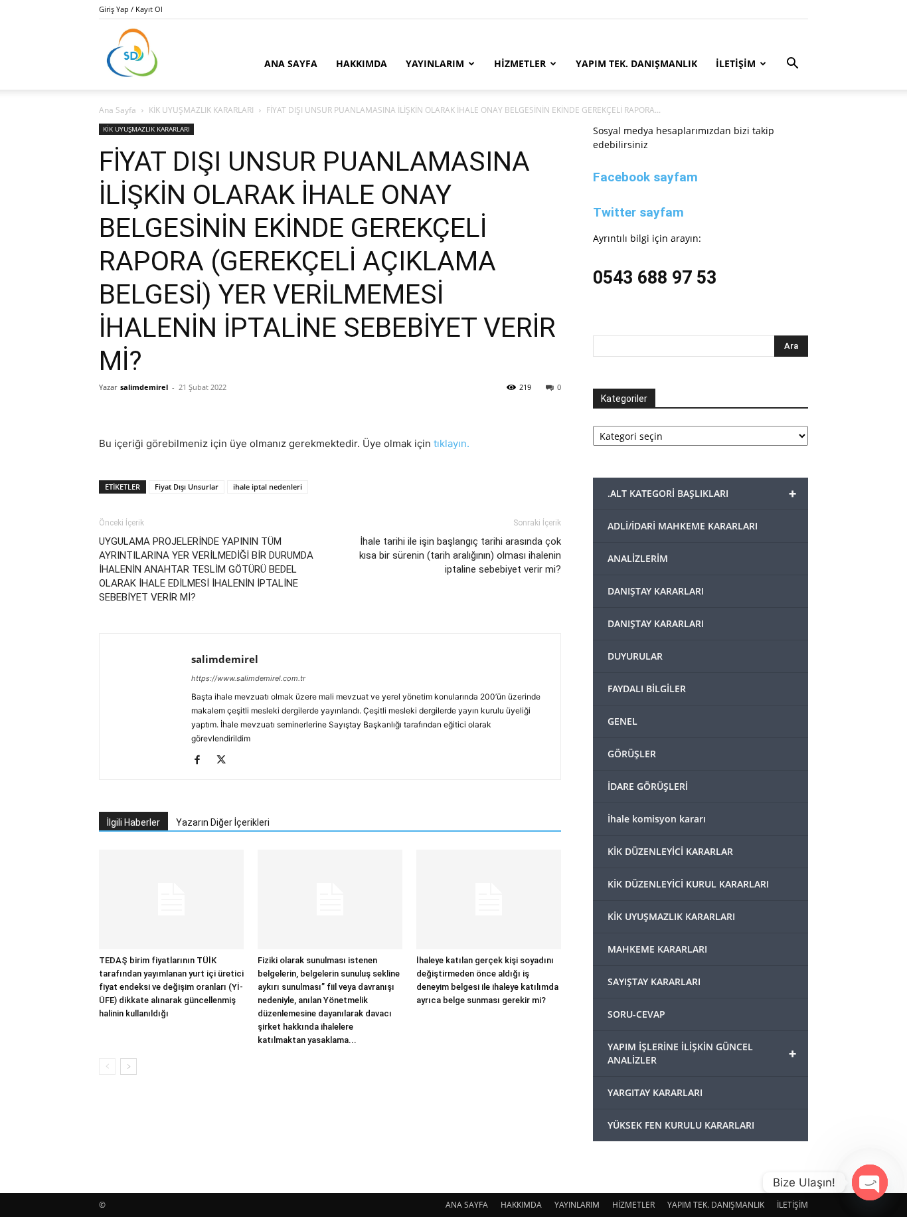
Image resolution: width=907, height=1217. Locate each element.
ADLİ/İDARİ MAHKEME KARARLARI (683, 525)
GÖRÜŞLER (632, 753)
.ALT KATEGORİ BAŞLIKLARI (702, 493)
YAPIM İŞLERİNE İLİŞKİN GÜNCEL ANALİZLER (702, 1053)
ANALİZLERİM (638, 558)
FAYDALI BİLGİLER (647, 688)
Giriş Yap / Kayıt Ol (131, 9)
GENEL (622, 721)
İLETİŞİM (736, 63)
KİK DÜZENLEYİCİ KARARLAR (670, 851)
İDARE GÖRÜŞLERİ (648, 786)
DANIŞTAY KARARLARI (656, 591)
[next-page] (128, 1066)
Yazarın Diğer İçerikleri (223, 822)
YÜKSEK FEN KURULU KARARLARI (681, 1125)
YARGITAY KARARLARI (655, 1092)
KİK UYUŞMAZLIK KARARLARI (201, 110)
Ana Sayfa (117, 110)
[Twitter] (226, 761)
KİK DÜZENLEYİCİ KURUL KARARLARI (688, 884)
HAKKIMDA (361, 63)
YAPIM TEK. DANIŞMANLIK (636, 63)
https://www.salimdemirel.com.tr (248, 678)
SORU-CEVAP (636, 1014)
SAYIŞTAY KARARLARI (654, 981)
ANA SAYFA (290, 63)
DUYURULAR (635, 656)
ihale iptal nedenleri (267, 487)
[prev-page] (107, 1066)
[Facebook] (202, 761)
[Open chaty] (870, 1182)
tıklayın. (451, 443)
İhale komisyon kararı (657, 818)
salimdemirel (144, 387)
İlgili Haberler (133, 822)
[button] (792, 64)
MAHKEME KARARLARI (657, 949)
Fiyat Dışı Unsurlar (186, 487)
